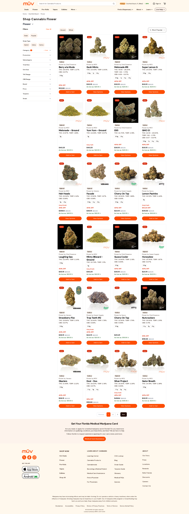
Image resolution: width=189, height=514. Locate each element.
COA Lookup (118, 456)
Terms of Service (112, 506)
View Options (98, 92)
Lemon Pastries (150, 193)
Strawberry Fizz (67, 317)
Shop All (62, 477)
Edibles (64, 9)
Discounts (146, 477)
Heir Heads (64, 193)
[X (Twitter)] (24, 457)
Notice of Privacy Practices (95, 506)
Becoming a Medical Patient (97, 469)
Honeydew (147, 256)
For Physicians (92, 482)
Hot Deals (63, 456)
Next (123, 414)
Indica (34, 45)
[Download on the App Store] (37, 469)
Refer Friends (147, 473)
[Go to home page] (37, 451)
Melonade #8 (121, 67)
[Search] (114, 4)
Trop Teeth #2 (94, 317)
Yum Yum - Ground (96, 130)
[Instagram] (34, 457)
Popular (33, 36)
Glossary (117, 473)
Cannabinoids (92, 465)
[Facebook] (29, 457)
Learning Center (93, 456)
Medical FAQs (119, 478)
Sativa (41, 45)
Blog (115, 460)
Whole (71, 30)
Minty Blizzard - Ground (95, 258)
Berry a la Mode (67, 67)
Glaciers (63, 381)
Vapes (55, 9)
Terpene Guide (119, 469)
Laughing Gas (66, 256)
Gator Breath (148, 381)
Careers (145, 482)
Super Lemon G (150, 67)
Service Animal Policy (127, 506)
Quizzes (117, 482)
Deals (26, 9)
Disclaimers (59, 506)
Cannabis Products (94, 460)
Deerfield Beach (34, 14)
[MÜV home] (29, 3)
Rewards (145, 469)
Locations (146, 464)
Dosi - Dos (92, 381)
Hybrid (26, 45)
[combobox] (75, 4)
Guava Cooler (121, 256)
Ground (62, 30)
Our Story (146, 456)
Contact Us (146, 486)
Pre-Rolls (45, 9)
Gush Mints (92, 67)
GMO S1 (146, 130)
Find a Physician (92, 478)
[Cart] (164, 3)
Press (144, 460)
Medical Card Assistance (94, 439)
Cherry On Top (121, 193)
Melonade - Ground (69, 130)
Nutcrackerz (148, 317)
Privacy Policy (80, 506)
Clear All (48, 29)
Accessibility (69, 506)
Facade (90, 193)
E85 (116, 130)
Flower (35, 9)
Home (25, 14)
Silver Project (121, 381)
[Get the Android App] (37, 476)
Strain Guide (118, 465)
